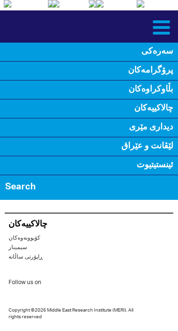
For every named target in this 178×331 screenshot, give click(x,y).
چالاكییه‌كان (153, 108)
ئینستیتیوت (155, 165)
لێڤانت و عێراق (147, 146)
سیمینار (18, 247)
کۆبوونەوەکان (24, 238)
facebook (72, 284)
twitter (53, 284)
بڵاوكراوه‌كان (151, 89)
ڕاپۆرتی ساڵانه (26, 256)
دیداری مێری (151, 127)
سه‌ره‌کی (157, 52)
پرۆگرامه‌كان (150, 71)
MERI (30, 26)
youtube (91, 283)
